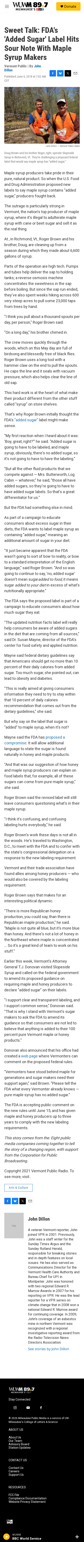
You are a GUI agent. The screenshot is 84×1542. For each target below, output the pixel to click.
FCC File (14, 1495)
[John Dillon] (14, 1225)
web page (29, 1056)
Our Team (15, 1440)
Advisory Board (19, 1444)
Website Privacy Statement (27, 1501)
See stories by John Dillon (48, 1349)
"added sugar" (26, 420)
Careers (14, 1471)
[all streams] (78, 1536)
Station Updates (20, 1447)
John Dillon (39, 1219)
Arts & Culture (18, 1187)
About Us (15, 1437)
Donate (70, 6)
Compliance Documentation (28, 1498)
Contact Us (16, 1468)
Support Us (16, 1474)
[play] (6, 1537)
